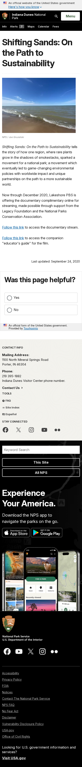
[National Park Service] (5, 16)
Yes (16, 297)
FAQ (8, 400)
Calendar (43, 26)
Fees (56, 26)
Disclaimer (9, 717)
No (16, 310)
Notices (7, 692)
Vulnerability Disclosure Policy (23, 724)
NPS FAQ (8, 705)
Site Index (12, 407)
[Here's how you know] (41, 5)
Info (4, 26)
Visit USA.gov (14, 758)
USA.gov (8, 730)
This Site (41, 462)
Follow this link (13, 227)
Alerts (16, 26)
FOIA (5, 686)
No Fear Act (10, 711)
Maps (31, 26)
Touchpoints (31, 328)
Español (11, 414)
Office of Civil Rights (16, 736)
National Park (29, 16)
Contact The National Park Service (26, 698)
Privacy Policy (12, 679)
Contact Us (11, 388)
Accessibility (10, 673)
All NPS (41, 473)
